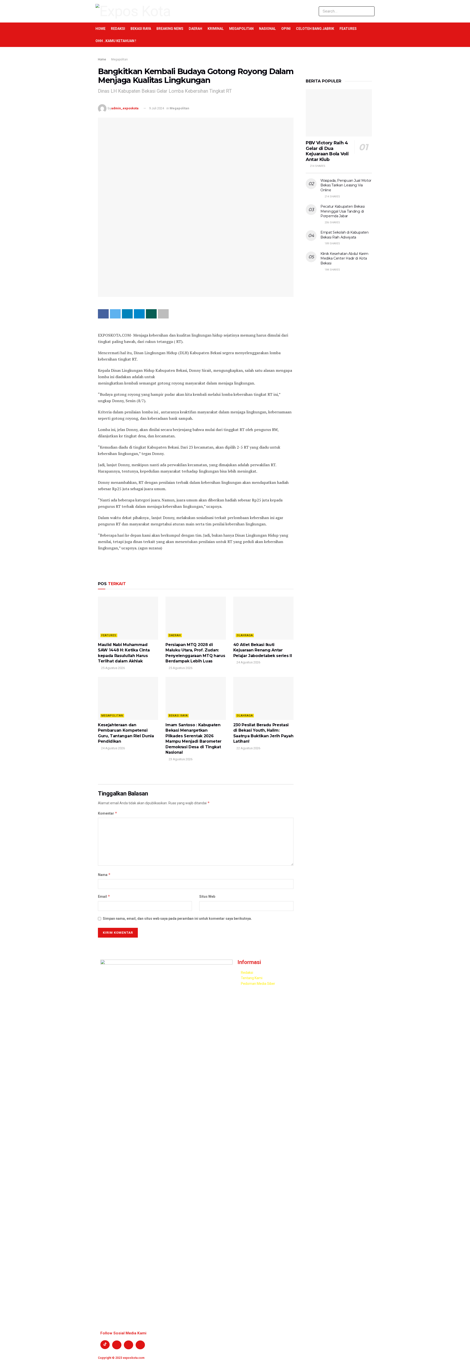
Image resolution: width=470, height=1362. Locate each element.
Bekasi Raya (140, 29)
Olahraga (245, 635)
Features (348, 29)
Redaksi (118, 29)
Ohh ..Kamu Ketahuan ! (115, 41)
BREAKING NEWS (169, 29)
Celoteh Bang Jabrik (315, 29)
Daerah (195, 29)
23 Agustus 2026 (180, 759)
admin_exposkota (125, 108)
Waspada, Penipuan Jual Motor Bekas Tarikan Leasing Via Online (345, 185)
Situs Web (207, 896)
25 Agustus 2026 (112, 668)
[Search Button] (370, 11)
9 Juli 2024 (156, 108)
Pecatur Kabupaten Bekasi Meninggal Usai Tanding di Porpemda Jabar (342, 211)
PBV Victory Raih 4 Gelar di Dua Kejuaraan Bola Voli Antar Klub (327, 151)
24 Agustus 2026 (248, 662)
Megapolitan (241, 29)
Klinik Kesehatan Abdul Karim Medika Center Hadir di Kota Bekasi (344, 258)
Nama (104, 874)
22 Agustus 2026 (248, 748)
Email (104, 896)
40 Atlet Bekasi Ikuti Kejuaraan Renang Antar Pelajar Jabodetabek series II (262, 650)
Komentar (107, 813)
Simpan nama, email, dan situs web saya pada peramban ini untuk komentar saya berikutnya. (177, 918)
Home (100, 29)
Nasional (267, 29)
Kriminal (216, 29)
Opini (286, 29)
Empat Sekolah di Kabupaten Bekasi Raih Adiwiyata (344, 234)
